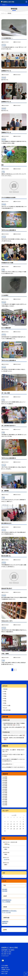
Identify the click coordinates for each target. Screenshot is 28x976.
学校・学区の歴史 (7, 710)
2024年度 (5, 780)
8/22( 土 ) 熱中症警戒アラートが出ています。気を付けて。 (13, 767)
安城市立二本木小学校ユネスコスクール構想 (14, 735)
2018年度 (5, 791)
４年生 (5, 698)
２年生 (5, 693)
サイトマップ (5, 956)
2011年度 (5, 803)
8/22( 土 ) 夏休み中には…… (8, 764)
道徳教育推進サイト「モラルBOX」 (9, 910)
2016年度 (5, 794)
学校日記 (5, 689)
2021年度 (5, 785)
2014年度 (5, 798)
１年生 (5, 691)
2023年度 (5, 782)
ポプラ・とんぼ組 (7, 705)
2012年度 (5, 801)
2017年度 (5, 792)
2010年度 (5, 804)
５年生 (5, 700)
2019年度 (5, 789)
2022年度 (5, 784)
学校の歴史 (4, 889)
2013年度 (5, 799)
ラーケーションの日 (6, 912)
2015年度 (5, 796)
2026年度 (5, 777)
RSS (6, 929)
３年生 (5, 696)
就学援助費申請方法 (6, 900)
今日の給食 (4, 891)
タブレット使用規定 (6, 901)
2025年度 (5, 778)
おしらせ (5, 707)
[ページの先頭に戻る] (26, 974)
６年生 (5, 703)
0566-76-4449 (7, 952)
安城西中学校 (5, 921)
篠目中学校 (4, 923)
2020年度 (5, 787)
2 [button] (14, 669)
